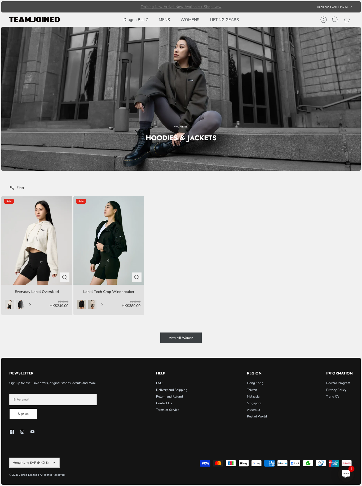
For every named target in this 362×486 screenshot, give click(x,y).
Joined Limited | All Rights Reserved (42, 475)
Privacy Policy (336, 390)
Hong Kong (255, 383)
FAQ (159, 383)
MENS (164, 19)
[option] (181, 99)
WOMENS (189, 19)
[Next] (252, 7)
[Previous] (110, 7)
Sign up (23, 414)
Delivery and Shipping (171, 390)
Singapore (254, 403)
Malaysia (253, 396)
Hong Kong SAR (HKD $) (332, 7)
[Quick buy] (64, 277)
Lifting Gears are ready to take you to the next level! (181, 6)
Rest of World (257, 416)
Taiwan (252, 390)
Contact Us (164, 403)
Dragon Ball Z (135, 19)
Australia (253, 410)
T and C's (332, 396)
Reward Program (338, 383)
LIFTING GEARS (224, 19)
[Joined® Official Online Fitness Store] (34, 19)
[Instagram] (22, 431)
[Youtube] (32, 431)
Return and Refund (169, 396)
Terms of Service (167, 410)
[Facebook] (12, 431)
